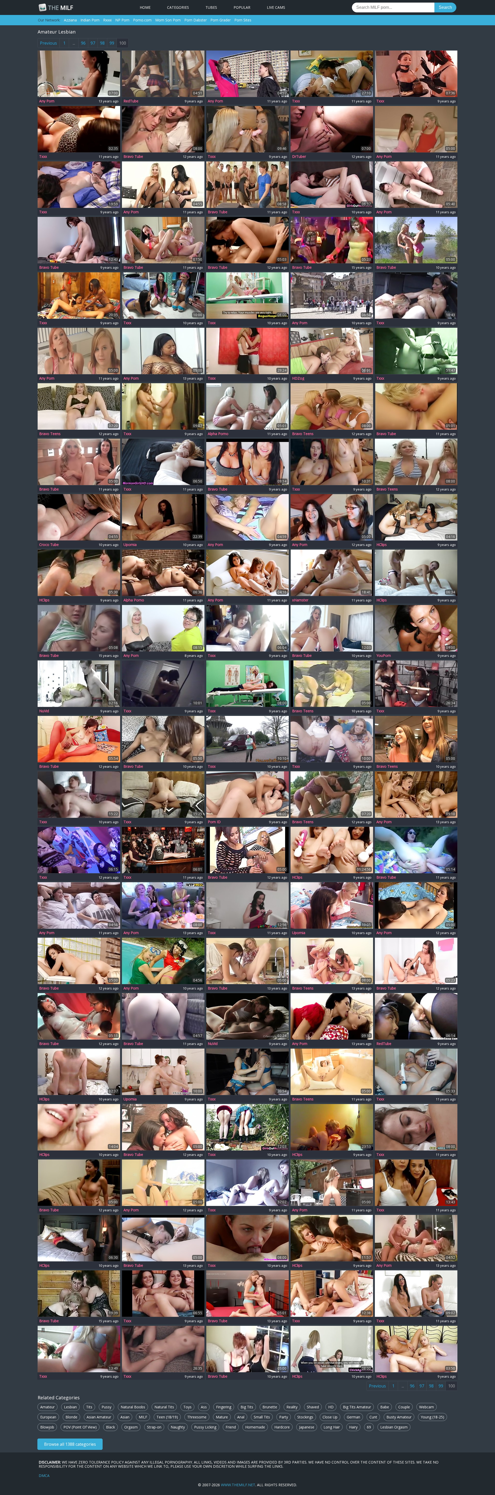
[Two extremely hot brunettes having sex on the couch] (331, 1016)
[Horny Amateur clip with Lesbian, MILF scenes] (331, 1238)
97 (92, 43)
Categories (178, 7)
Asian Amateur (99, 1417)
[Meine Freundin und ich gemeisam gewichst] (416, 1349)
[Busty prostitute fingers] (247, 739)
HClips (381, 545)
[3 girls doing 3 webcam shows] (331, 461)
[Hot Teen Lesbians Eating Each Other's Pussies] (78, 628)
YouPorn (383, 655)
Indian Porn (90, 20)
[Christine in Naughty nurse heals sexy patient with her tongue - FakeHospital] (247, 683)
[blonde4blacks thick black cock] (78, 1071)
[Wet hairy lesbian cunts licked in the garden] (247, 1127)
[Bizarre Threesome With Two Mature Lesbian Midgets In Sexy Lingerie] (78, 1293)
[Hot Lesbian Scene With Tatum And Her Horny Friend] (247, 960)
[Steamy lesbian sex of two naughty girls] (331, 739)
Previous (48, 43)
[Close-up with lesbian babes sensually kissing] (247, 240)
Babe (384, 1406)
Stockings (305, 1417)
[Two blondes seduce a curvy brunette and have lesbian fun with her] (416, 461)
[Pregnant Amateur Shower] (163, 406)
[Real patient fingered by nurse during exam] (247, 295)
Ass (204, 1406)
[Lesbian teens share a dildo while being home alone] (78, 351)
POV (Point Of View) (80, 1427)
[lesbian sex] (331, 572)
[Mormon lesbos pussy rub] (163, 461)
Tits (89, 1406)
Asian (124, 1417)
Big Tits (247, 1406)
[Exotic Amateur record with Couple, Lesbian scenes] (78, 1238)
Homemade (255, 1427)
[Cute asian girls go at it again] (247, 1071)
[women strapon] (78, 683)
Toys (187, 1406)
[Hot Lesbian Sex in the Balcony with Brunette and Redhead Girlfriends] (163, 1238)
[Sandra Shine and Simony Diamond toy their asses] (331, 794)
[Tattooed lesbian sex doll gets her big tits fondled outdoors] (331, 1182)
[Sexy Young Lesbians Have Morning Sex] (331, 1293)
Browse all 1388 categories (70, 1444)
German (353, 1417)
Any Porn (46, 101)
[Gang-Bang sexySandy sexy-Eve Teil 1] (416, 572)
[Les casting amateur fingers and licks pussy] (331, 1349)
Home (145, 7)
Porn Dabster (195, 20)
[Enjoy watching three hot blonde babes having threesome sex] (416, 794)
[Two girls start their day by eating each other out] (416, 406)
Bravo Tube (133, 156)
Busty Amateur (398, 1417)
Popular (242, 7)
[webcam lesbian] (416, 1182)
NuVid (44, 711)
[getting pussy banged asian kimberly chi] (416, 1016)
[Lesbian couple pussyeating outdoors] (247, 1238)
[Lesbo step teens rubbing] (416, 1127)
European (48, 1417)
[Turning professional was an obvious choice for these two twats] (78, 184)
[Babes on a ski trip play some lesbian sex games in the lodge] (78, 905)
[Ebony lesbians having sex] (163, 517)
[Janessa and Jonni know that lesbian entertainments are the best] (247, 794)
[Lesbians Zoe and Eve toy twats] (416, 960)
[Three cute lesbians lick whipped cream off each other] (416, 1238)
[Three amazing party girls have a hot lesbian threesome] (163, 129)
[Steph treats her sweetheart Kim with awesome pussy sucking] (247, 517)
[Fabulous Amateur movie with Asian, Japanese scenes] (331, 850)
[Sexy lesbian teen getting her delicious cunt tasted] (247, 1293)
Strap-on (154, 1427)
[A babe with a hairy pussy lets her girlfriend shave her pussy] (331, 1071)
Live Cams (276, 7)
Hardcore (282, 1427)
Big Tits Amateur (357, 1406)
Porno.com (142, 20)
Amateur (47, 1406)
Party (283, 1417)
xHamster (300, 600)
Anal (240, 1417)
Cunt (373, 1417)
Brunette (269, 1406)
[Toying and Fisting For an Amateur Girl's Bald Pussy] (78, 406)
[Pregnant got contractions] (78, 1349)
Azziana (70, 20)
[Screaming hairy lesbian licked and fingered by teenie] (78, 240)
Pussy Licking (205, 1427)
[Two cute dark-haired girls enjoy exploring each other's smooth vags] (163, 1127)
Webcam (426, 1406)
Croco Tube (49, 545)
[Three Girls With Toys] (247, 1182)
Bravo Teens (50, 434)
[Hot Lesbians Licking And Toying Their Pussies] (163, 184)
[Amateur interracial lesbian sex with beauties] (163, 572)
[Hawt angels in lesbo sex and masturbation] (78, 850)
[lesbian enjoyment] (78, 129)
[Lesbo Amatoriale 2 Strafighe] (331, 129)
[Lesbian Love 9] (247, 351)
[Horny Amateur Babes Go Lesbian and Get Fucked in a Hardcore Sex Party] (331, 240)
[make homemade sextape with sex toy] (247, 905)
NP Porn (122, 20)
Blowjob (47, 1427)
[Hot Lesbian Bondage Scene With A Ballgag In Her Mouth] (416, 73)
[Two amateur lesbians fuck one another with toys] (78, 794)
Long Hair (332, 1427)
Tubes (211, 7)
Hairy (353, 1427)
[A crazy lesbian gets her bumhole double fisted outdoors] (416, 850)
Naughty (178, 1427)
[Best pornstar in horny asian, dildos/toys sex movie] (163, 1349)
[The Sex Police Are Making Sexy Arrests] (163, 794)
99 (112, 43)
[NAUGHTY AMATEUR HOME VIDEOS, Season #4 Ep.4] (163, 850)
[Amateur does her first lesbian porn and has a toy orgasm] (163, 739)
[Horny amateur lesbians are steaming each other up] (331, 517)
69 (369, 1427)
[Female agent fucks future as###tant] (416, 1293)
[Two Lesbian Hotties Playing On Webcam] (78, 1127)
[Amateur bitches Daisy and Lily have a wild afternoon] (247, 1349)
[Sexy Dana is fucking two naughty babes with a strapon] (331, 406)
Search (445, 7)
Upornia (130, 545)
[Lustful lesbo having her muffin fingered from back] (78, 960)
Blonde (71, 1417)
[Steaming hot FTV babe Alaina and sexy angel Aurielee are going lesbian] (163, 1182)
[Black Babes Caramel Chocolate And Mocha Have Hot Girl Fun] (78, 295)
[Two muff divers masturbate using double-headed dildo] (416, 129)
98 (102, 43)
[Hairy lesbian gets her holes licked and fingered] (331, 184)
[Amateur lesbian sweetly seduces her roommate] (163, 683)
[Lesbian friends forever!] (163, 295)
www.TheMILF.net (238, 1484)
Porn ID (214, 822)
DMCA (44, 1475)
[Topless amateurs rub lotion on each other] (247, 406)
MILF (60, 7)
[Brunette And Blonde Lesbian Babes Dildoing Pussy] (247, 129)
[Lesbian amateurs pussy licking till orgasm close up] (247, 73)
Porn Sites (242, 20)
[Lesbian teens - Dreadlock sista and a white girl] (331, 73)
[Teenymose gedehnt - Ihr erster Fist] (416, 517)
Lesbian (70, 1406)
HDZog (298, 378)
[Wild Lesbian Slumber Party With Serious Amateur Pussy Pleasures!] (331, 960)
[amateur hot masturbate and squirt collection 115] (247, 1016)
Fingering (223, 1406)
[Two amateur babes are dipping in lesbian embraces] (78, 1182)
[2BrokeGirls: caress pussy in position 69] (331, 1127)
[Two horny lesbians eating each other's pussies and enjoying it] (163, 351)
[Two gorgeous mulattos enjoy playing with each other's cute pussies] (247, 850)
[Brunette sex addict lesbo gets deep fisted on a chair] (78, 1016)
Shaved (313, 1406)
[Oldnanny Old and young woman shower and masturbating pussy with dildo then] (163, 240)
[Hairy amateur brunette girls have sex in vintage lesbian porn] (331, 683)
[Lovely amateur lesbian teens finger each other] (331, 628)
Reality (292, 1406)
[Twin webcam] (163, 1293)
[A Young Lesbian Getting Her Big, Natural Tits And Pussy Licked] (416, 184)
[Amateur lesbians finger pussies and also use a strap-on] (416, 905)
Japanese (306, 1427)
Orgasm (131, 1427)
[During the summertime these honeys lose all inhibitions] (163, 960)
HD (331, 1406)
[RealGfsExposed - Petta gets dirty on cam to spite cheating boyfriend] (416, 628)
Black (110, 1427)
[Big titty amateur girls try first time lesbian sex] (78, 517)
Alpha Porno (218, 434)
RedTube (130, 101)
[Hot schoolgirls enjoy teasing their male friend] (163, 73)
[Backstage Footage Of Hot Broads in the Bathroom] (78, 73)
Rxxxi (107, 20)
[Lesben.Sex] (78, 572)
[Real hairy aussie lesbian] (163, 1071)
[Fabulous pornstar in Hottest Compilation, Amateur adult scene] (331, 351)
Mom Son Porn (168, 20)
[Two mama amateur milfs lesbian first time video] (78, 739)
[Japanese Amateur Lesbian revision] (416, 351)
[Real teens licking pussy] (331, 905)
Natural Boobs (133, 1406)
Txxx (296, 101)
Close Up (330, 1417)
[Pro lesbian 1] (416, 295)
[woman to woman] (416, 1071)
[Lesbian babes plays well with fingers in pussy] (416, 240)
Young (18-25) (432, 1417)
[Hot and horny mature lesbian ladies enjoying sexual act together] (163, 628)
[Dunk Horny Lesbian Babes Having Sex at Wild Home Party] (163, 905)
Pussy (106, 1406)
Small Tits (262, 1417)
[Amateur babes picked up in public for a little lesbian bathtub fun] (416, 739)
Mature (222, 1417)
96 (83, 43)
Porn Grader (220, 20)
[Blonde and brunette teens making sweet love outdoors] (331, 295)
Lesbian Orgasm (394, 1427)
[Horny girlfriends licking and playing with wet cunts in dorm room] (78, 461)
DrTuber (299, 156)
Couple (404, 1406)
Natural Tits (164, 1406)
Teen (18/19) (167, 1417)
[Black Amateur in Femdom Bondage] (416, 683)
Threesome (197, 1417)
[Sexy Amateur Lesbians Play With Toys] (247, 572)
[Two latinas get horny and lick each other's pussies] (247, 461)
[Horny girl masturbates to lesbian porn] (247, 628)
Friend (231, 1427)
